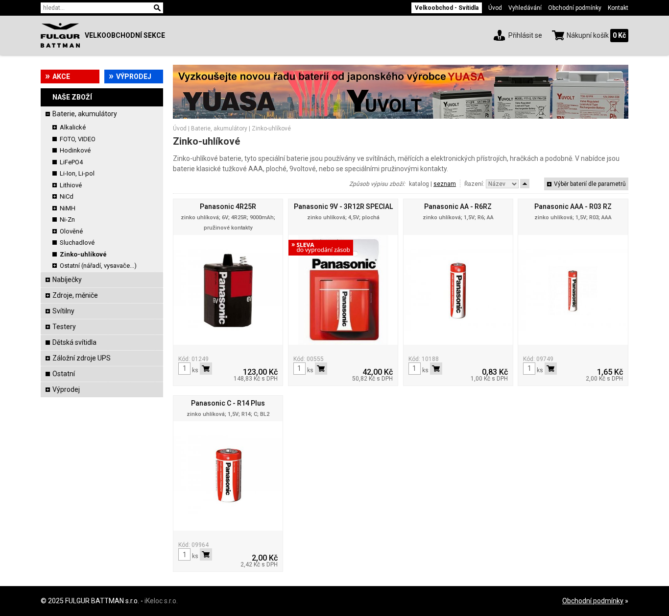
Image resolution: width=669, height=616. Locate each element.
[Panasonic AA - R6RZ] (458, 289)
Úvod (495, 7)
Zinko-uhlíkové (83, 254)
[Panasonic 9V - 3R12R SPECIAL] (343, 289)
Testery (64, 327)
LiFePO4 (71, 162)
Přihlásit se (525, 35)
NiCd (66, 196)
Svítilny (63, 311)
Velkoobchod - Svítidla (446, 7)
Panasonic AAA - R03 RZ (573, 206)
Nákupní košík (588, 35)
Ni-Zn (67, 219)
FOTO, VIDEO (78, 139)
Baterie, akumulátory (84, 114)
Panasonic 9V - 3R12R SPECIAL (343, 206)
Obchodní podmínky (574, 7)
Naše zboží (72, 97)
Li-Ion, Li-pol (77, 173)
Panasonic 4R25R (228, 206)
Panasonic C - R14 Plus (228, 403)
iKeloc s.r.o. (161, 601)
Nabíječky (67, 279)
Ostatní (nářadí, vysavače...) (98, 265)
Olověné (71, 231)
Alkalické (73, 127)
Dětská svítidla (74, 342)
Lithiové (71, 185)
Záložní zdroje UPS (81, 358)
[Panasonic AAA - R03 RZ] (572, 289)
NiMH (67, 208)
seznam (444, 183)
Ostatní (63, 374)
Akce (61, 76)
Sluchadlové (77, 242)
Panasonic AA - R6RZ (458, 206)
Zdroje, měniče (75, 295)
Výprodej (133, 76)
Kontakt (618, 7)
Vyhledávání (525, 7)
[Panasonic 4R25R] (228, 289)
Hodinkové (75, 150)
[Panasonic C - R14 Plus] (228, 476)
